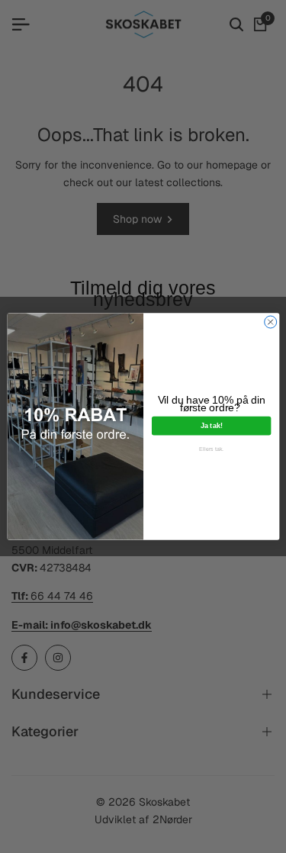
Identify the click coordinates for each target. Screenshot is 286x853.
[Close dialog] (270, 322)
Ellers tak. (211, 449)
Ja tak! (211, 426)
